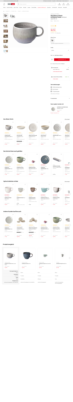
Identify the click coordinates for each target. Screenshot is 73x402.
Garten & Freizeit (9, 7)
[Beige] (52, 40)
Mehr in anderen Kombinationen (57, 43)
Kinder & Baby (34, 7)
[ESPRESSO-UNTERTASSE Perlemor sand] (53, 109)
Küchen (20, 7)
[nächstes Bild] (70, 133)
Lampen (29, 7)
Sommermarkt (54, 7)
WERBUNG (53, 25)
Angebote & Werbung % (42, 7)
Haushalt (24, 7)
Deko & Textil (16, 7)
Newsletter (65, 7)
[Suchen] (18, 4)
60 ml (53, 50)
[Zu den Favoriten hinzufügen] (52, 59)
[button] (5, 15)
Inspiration (49, 7)
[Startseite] (3, 11)
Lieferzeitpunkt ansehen (57, 71)
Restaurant (60, 7)
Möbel (4, 7)
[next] (6, 52)
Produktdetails (54, 98)
